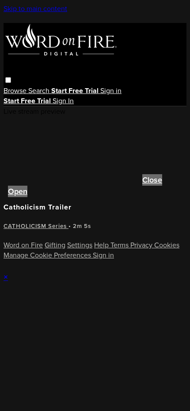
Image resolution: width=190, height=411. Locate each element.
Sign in (111, 91)
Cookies (166, 245)
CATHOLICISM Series (36, 226)
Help (102, 245)
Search (39, 91)
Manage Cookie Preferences (48, 255)
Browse (16, 91)
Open (17, 191)
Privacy (142, 245)
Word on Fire (23, 245)
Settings (79, 245)
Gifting (55, 245)
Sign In (63, 101)
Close (152, 180)
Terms (120, 245)
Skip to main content (35, 9)
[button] (8, 80)
